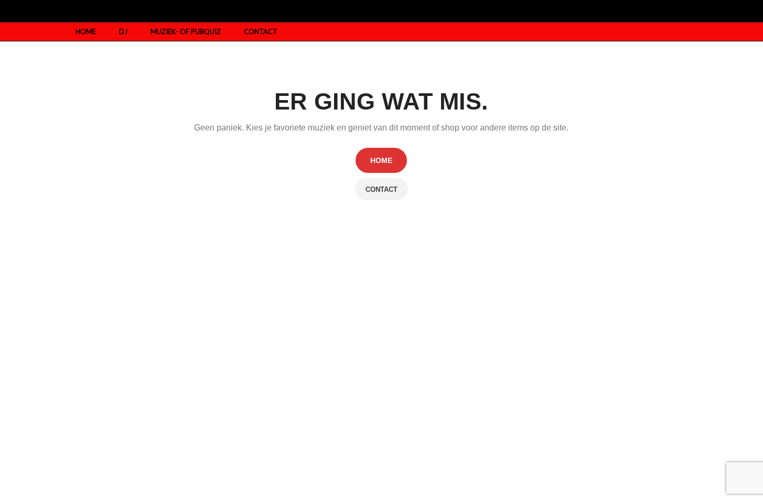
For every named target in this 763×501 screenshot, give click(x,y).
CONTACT (381, 189)
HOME (381, 160)
